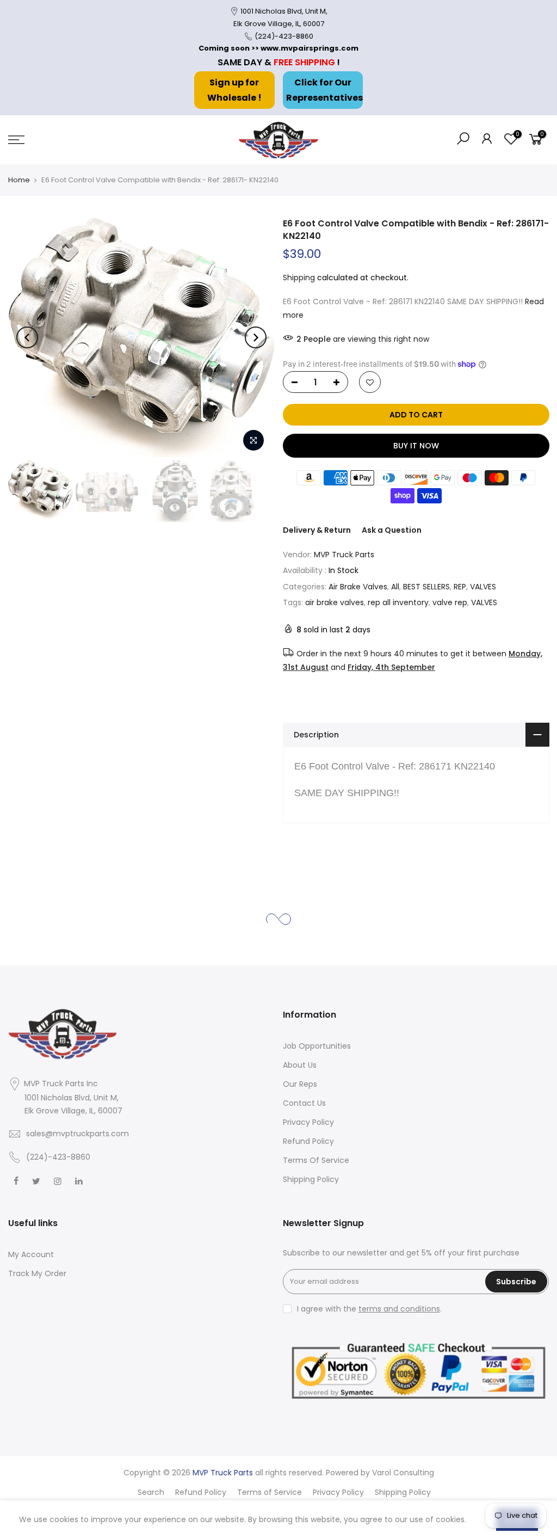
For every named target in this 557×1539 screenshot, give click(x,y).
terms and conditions (399, 1308)
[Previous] (27, 337)
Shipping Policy (311, 1179)
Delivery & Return (317, 530)
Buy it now (415, 445)
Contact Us (304, 1103)
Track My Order (37, 1273)
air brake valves (334, 602)
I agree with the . (369, 1308)
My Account (31, 1254)
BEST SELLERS (426, 586)
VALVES (483, 586)
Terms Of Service (316, 1160)
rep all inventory (398, 602)
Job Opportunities (317, 1046)
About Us (300, 1065)
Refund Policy (308, 1141)
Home (19, 180)
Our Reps (300, 1084)
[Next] (256, 337)
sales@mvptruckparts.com (77, 1133)
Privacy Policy (308, 1122)
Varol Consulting (403, 1472)
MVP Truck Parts (344, 554)
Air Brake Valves (358, 586)
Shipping (299, 277)
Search (151, 1492)
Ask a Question (392, 530)
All (395, 586)
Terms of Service (269, 1492)
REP (460, 586)
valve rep (449, 602)
